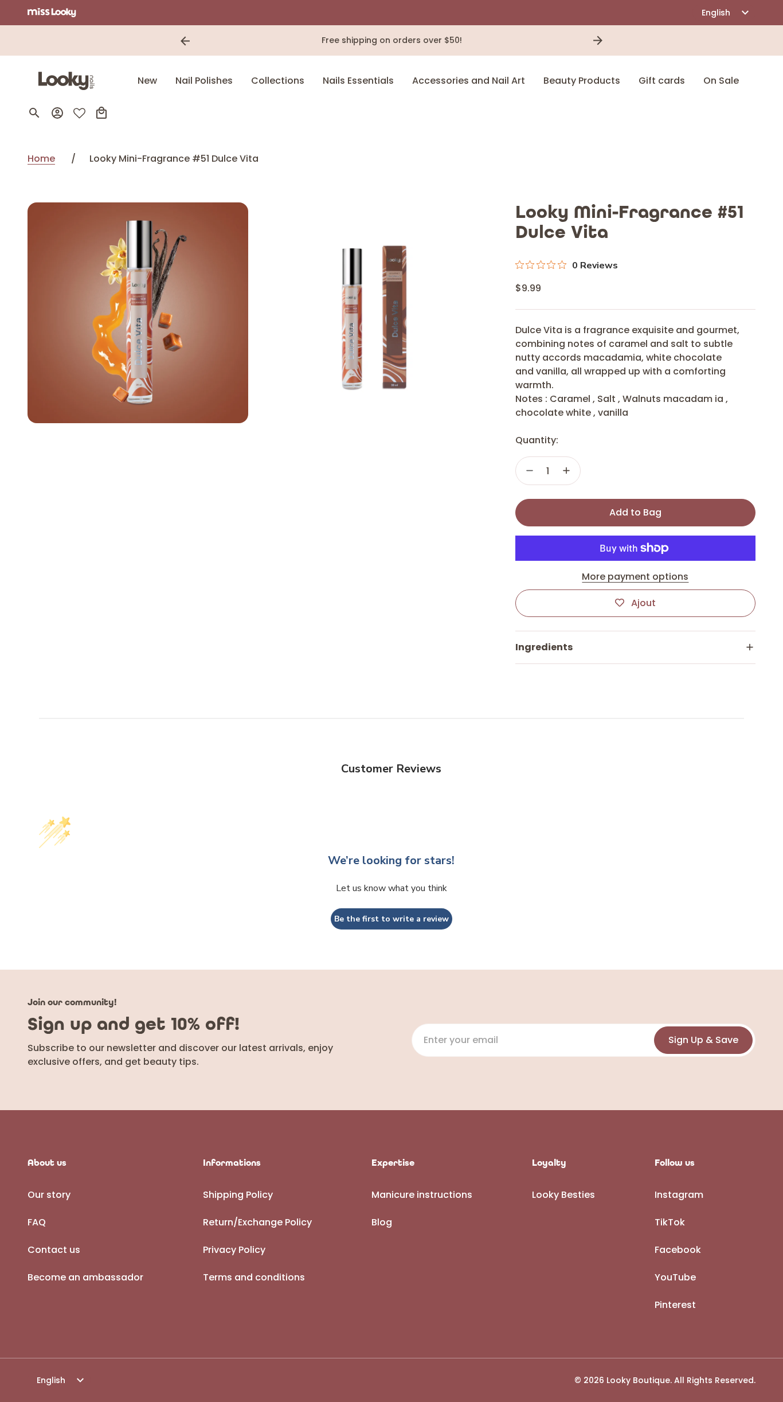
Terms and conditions (254, 1277)
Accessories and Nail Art (468, 80)
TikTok (670, 1222)
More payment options (635, 576)
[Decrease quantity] (530, 471)
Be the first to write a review (391, 918)
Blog (381, 1222)
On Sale (721, 80)
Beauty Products (581, 80)
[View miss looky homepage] (52, 12)
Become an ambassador (85, 1277)
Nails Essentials (358, 80)
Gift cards (662, 80)
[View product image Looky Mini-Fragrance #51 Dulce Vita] (138, 312)
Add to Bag (635, 512)
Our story (49, 1194)
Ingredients (544, 647)
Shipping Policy (238, 1194)
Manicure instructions (421, 1194)
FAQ (37, 1222)
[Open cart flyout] (101, 113)
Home (41, 158)
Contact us (54, 1249)
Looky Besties (563, 1194)
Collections (277, 80)
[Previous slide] (185, 41)
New (147, 80)
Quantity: (536, 440)
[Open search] (34, 113)
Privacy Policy (234, 1249)
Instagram (679, 1194)
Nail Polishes (204, 80)
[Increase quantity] (566, 471)
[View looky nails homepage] (69, 81)
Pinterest (675, 1304)
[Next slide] (598, 41)
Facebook (678, 1249)
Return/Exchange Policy (257, 1222)
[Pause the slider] (614, 41)
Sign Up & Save (703, 1039)
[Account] (57, 113)
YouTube (675, 1277)
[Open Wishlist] (79, 113)
